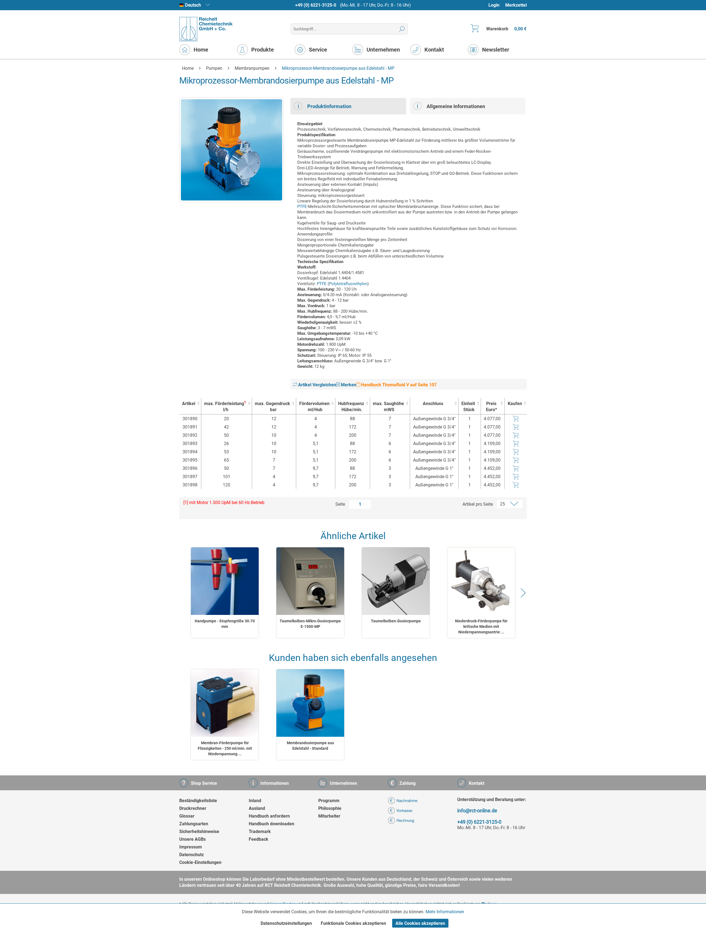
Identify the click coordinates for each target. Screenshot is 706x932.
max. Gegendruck (272, 406)
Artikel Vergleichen (316, 384)
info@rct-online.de (477, 810)
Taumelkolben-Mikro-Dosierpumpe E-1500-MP (310, 624)
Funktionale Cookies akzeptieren (353, 923)
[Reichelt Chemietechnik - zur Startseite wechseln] (206, 29)
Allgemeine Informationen (456, 106)
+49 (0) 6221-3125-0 (315, 5)
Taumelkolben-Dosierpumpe (396, 621)
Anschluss (433, 403)
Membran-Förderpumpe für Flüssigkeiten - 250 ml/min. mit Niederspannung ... (225, 748)
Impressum (190, 847)
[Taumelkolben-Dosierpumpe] (396, 581)
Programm (328, 800)
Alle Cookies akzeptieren (420, 923)
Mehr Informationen (445, 911)
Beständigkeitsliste (198, 800)
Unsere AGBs (192, 839)
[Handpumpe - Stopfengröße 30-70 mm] (225, 581)
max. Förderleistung (225, 406)
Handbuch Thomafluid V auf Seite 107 (398, 384)
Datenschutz (191, 854)
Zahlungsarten (193, 823)
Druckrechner (192, 808)
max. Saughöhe (388, 406)
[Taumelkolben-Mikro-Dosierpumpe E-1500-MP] (310, 581)
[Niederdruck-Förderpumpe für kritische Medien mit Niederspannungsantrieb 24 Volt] (481, 581)
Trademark (260, 831)
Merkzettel (516, 5)
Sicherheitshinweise (199, 831)
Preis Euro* (491, 406)
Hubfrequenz (351, 406)
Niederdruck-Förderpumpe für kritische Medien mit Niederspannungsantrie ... (481, 626)
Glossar (186, 816)
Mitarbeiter (329, 816)
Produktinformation (329, 106)
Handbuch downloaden (271, 823)
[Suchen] (402, 28)
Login (493, 5)
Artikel (188, 403)
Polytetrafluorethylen (348, 283)
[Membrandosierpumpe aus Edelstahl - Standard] (310, 703)
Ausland (257, 808)
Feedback (258, 839)
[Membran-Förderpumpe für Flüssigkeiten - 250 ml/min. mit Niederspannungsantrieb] (225, 703)
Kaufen (515, 403)
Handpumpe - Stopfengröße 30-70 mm (225, 624)
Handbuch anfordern (269, 816)
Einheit (468, 406)
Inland (255, 800)
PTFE (302, 206)
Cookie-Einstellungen (200, 862)
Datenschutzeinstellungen (286, 923)
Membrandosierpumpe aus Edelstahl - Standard (310, 746)
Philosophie (329, 808)
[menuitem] (496, 5)
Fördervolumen (314, 406)
